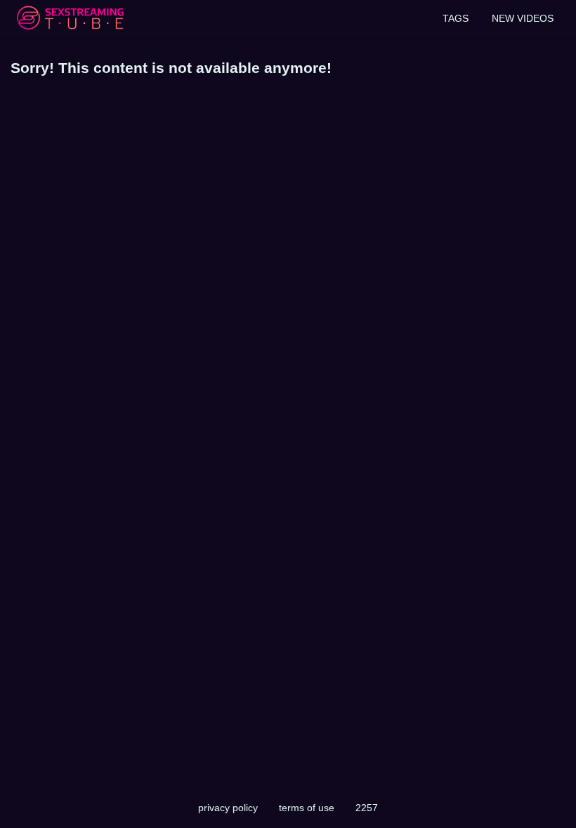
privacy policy (228, 807)
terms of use (306, 807)
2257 (366, 807)
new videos (523, 18)
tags (456, 18)
